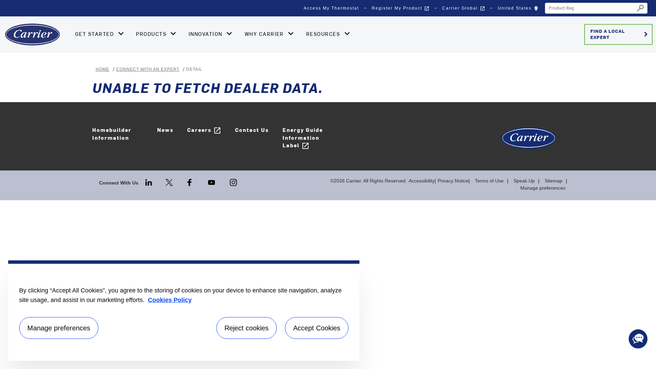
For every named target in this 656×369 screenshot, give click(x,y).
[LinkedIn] (149, 182)
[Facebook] (190, 182)
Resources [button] (324, 33)
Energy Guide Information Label (303, 138)
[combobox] (589, 8)
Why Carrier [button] (265, 33)
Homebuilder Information (112, 133)
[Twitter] (169, 182)
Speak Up (524, 180)
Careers (204, 130)
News (165, 129)
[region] (183, 310)
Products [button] (152, 33)
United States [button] (520, 10)
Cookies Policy (170, 300)
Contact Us (252, 129)
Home (102, 69)
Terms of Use (489, 180)
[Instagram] (233, 182)
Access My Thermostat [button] (331, 8)
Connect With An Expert (147, 69)
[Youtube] (212, 182)
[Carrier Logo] (529, 141)
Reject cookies (246, 328)
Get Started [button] (95, 33)
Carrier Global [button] (463, 8)
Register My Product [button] (400, 8)
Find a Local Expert (620, 34)
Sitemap (553, 180)
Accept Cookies (316, 328)
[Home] (32, 34)
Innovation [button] (206, 33)
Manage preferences (542, 188)
